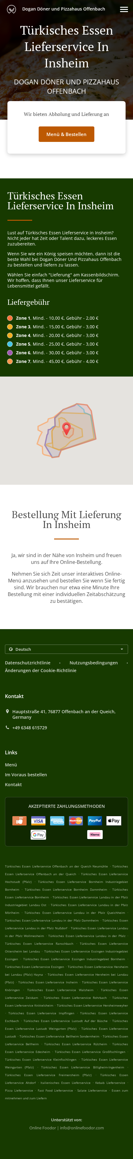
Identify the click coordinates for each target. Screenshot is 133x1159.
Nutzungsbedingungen (94, 663)
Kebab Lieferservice (111, 1082)
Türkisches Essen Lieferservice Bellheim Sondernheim (59, 1036)
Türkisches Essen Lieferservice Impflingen (41, 1013)
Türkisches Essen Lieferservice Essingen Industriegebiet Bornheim (74, 959)
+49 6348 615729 (29, 728)
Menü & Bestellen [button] (66, 134)
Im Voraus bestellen (26, 775)
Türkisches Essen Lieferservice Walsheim (60, 990)
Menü (11, 765)
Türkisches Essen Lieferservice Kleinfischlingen (40, 1059)
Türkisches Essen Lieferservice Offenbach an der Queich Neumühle (56, 866)
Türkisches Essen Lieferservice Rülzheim (75, 1044)
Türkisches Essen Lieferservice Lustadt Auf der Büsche (66, 1021)
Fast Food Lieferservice (56, 1090)
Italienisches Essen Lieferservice (66, 1082)
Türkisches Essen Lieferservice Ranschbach (39, 943)
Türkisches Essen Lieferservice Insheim (48, 982)
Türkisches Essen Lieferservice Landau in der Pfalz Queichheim (74, 912)
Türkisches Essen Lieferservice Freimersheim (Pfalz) (48, 1075)
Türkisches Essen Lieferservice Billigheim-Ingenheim (82, 1067)
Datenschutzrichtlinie (27, 663)
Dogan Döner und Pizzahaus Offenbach (63, 9)
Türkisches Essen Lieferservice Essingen (34, 967)
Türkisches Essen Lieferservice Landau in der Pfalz (87, 936)
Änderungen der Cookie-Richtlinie (40, 670)
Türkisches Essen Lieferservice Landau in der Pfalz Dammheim (52, 920)
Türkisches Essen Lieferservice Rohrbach (75, 997)
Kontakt (13, 784)
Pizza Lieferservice (20, 1090)
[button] (124, 9)
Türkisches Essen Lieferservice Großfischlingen (90, 1052)
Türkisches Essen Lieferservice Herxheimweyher (92, 1005)
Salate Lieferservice (93, 1090)
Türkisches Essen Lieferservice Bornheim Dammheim (66, 889)
